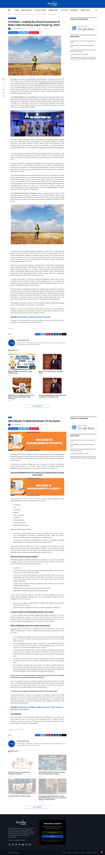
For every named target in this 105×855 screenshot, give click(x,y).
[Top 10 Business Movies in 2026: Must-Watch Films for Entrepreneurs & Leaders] (52, 762)
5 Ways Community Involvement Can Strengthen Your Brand (19, 773)
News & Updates (26, 10)
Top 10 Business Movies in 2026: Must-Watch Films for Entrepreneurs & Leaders (52, 773)
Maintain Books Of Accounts (15, 729)
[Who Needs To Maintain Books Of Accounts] (37, 450)
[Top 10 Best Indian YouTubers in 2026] (22, 786)
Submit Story (85, 10)
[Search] (96, 10)
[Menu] (9, 10)
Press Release (15, 14)
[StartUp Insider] (52, 4)
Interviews (74, 10)
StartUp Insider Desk (16, 28)
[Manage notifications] (101, 852)
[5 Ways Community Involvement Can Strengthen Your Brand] (22, 762)
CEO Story (64, 10)
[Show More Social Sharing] (40, 32)
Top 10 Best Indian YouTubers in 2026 (79, 54)
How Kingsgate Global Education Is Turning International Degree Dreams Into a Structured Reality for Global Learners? (52, 797)
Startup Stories (40, 10)
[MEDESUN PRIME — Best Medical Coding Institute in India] (22, 362)
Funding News (53, 10)
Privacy (82, 852)
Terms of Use (76, 852)
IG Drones (11, 328)
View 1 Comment (37, 406)
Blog (10, 417)
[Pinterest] (3, 92)
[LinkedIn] (3, 89)
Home (17, 10)
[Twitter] (3, 86)
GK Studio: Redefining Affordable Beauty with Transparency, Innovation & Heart (52, 396)
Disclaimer (94, 852)
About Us (69, 852)
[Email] (3, 96)
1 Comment (40, 28)
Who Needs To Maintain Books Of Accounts (35, 317)
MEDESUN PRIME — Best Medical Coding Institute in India (20, 372)
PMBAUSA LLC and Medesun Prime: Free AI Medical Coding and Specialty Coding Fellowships (21, 397)
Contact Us (88, 852)
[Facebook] (3, 83)
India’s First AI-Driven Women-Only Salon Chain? (51, 372)
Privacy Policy (52, 841)
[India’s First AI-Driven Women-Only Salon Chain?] (52, 362)
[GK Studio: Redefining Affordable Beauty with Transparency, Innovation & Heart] (52, 385)
